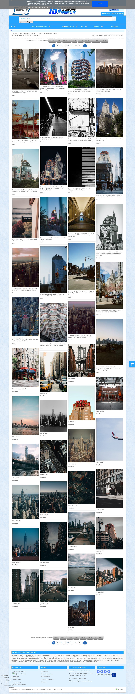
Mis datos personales (47, 679)
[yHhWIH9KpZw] (53, 586)
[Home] (11, 26)
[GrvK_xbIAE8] (109, 488)
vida (59, 41)
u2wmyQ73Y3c (16, 478)
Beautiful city (43, 393)
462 (67, 46)
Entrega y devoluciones (19, 674)
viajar (70, 638)
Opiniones (96, 26)
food (74, 41)
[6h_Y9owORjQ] (53, 497)
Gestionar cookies (43, 7)
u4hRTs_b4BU (44, 474)
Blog (82, 26)
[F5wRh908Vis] (109, 393)
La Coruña (96, 41)
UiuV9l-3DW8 (100, 592)
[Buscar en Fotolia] (114, 19)
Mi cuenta (44, 667)
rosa (100, 638)
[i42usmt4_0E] (109, 533)
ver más (11, 687)
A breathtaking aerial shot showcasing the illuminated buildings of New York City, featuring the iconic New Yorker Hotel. (25, 339)
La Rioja (52, 41)
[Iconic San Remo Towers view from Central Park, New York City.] (109, 117)
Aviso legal (16, 676)
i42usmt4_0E (99, 551)
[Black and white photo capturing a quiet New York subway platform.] (53, 116)
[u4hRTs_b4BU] (53, 456)
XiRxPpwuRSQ (72, 546)
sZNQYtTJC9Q (16, 562)
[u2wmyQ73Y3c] (25, 460)
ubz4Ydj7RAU (72, 464)
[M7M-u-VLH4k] (25, 502)
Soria (76, 638)
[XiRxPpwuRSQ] (81, 528)
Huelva (83, 638)
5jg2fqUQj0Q (43, 433)
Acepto (100, 3)
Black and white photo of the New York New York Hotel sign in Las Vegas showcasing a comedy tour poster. (109, 253)
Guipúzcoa (66, 41)
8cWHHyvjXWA (44, 562)
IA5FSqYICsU (72, 422)
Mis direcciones (45, 676)
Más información (32, 7)
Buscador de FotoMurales (39, 26)
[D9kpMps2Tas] (81, 570)
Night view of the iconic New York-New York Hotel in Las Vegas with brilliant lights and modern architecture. (52, 188)
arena (56, 638)
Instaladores (115, 26)
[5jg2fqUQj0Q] (53, 416)
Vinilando (36, 689)
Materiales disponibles (19, 684)
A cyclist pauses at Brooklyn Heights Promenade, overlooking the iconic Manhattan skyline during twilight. (108, 368)
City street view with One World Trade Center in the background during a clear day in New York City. (81, 293)
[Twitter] (101, 671)
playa (81, 41)
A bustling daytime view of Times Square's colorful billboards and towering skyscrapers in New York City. (52, 88)
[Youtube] (105, 671)
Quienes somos (17, 679)
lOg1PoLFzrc (71, 378)
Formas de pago (17, 682)
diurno (63, 638)
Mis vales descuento (47, 674)
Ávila (90, 638)
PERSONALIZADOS (68, 26)
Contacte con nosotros (19, 671)
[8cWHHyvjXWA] (53, 541)
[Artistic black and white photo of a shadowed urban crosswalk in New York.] (81, 167)
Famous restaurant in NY (19, 389)
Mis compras (44, 671)
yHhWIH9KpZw (44, 603)
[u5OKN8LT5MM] (109, 439)
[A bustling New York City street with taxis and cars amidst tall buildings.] (25, 69)
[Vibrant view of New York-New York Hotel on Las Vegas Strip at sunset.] (53, 216)
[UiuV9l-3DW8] (109, 574)
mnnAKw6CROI (72, 505)
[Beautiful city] (53, 372)
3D (95, 638)
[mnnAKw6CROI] (81, 487)
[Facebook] (98, 671)
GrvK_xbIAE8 (100, 510)
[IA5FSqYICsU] (81, 403)
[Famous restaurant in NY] (25, 367)
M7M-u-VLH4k (16, 521)
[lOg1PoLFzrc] (81, 360)
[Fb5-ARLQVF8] (25, 415)
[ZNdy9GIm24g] (25, 585)
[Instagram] (108, 671)
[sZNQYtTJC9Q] (25, 544)
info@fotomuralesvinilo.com (84, 681)
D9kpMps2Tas (72, 587)
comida (104, 41)
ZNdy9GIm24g (16, 603)
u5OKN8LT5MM (100, 462)
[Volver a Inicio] (11, 31)
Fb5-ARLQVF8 (16, 436)
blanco (87, 41)
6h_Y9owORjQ (44, 514)
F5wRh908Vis (100, 411)
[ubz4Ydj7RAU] (81, 445)
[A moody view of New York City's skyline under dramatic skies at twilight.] (109, 68)
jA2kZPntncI (71, 627)
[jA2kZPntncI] (81, 610)
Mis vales (43, 682)
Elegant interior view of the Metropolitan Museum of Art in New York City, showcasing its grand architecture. (81, 235)
